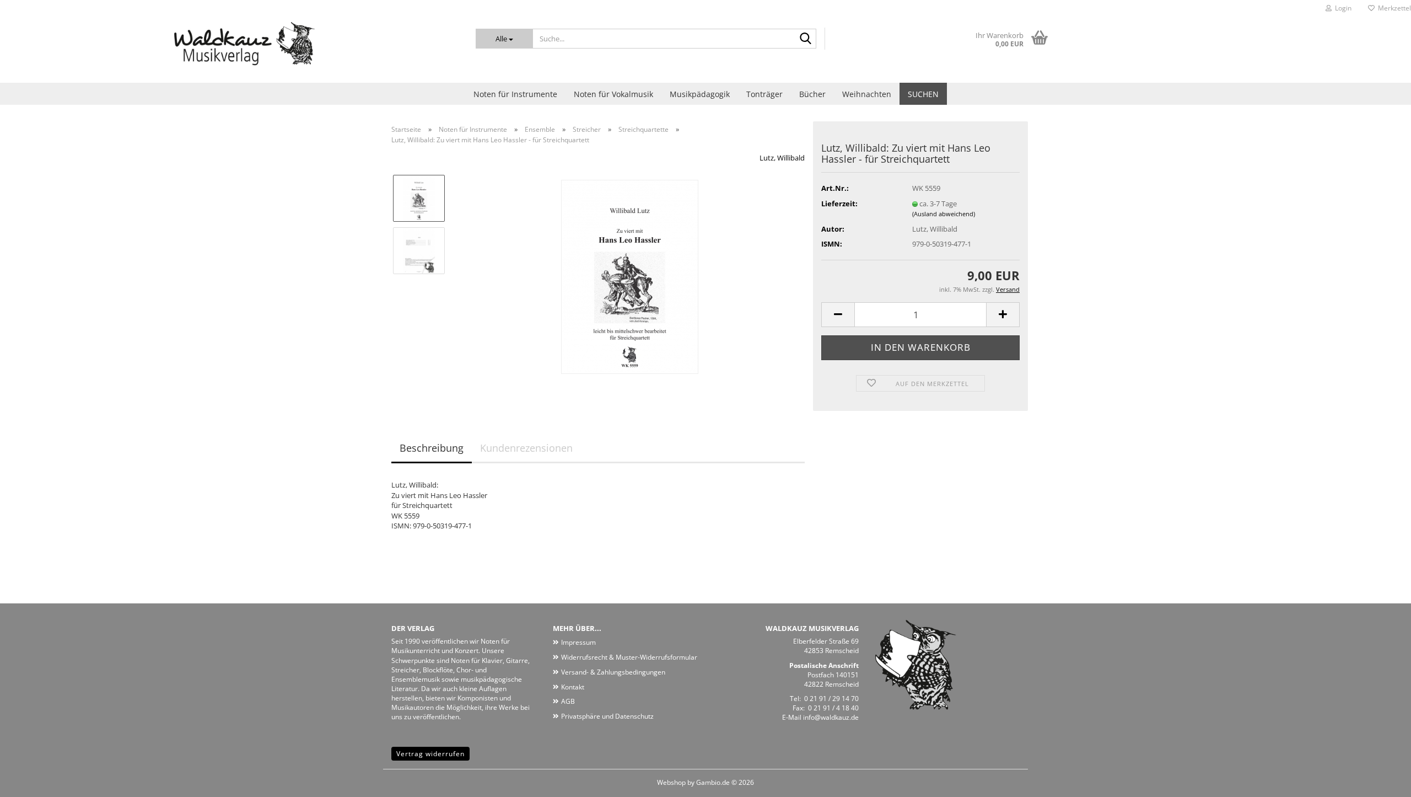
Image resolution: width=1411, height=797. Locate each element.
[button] (837, 314)
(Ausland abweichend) (943, 214)
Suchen (923, 94)
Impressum (578, 642)
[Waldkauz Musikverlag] (229, 50)
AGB (568, 701)
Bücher (812, 94)
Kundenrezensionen (526, 447)
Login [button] (1341, 8)
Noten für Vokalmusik (613, 94)
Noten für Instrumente (515, 94)
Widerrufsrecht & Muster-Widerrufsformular (629, 657)
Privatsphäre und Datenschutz (607, 716)
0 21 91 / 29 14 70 (831, 698)
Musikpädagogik (700, 94)
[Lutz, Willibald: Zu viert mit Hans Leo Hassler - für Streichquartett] (629, 276)
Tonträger (764, 94)
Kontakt (572, 687)
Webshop (671, 782)
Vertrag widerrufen (430, 753)
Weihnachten (866, 94)
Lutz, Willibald (782, 158)
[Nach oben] (1380, 780)
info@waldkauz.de (831, 717)
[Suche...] (805, 39)
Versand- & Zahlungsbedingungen (613, 672)
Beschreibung (432, 447)
